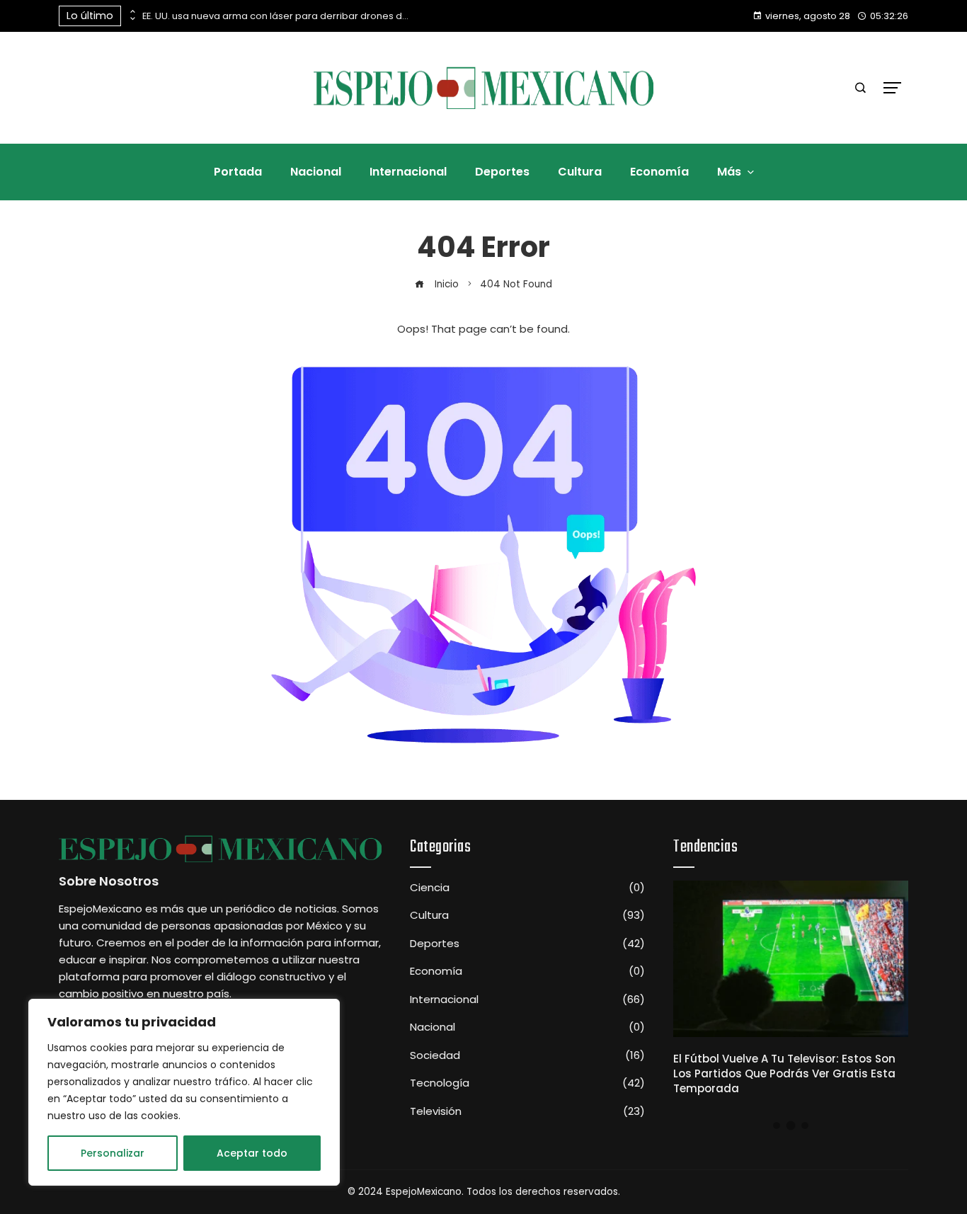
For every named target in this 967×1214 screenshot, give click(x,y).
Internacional (527, 999)
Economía (527, 971)
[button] (776, 1125)
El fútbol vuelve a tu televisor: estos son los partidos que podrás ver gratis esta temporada (784, 1073)
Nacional (527, 1027)
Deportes (527, 944)
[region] (184, 1092)
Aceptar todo (252, 1153)
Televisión (527, 1111)
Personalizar (112, 1153)
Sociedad (527, 1055)
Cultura (527, 915)
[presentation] (131, 12)
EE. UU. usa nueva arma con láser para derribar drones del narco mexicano (276, 16)
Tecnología (527, 1083)
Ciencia (527, 888)
